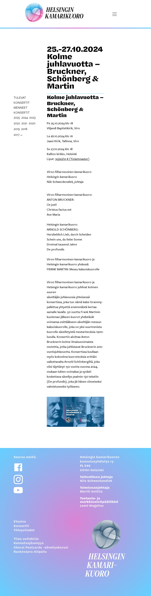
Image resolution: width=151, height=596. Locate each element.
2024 (24, 117)
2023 (32, 117)
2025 (17, 117)
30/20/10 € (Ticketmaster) (72, 159)
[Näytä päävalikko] (115, 14)
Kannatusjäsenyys (29, 543)
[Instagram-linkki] (18, 479)
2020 (32, 123)
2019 (17, 128)
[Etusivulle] (108, 548)
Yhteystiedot (24, 530)
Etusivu (20, 521)
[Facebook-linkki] (18, 467)
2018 (24, 128)
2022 (17, 123)
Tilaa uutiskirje (26, 539)
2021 (24, 123)
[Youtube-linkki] (18, 490)
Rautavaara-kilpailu (30, 552)
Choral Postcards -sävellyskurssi (41, 547)
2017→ (18, 134)
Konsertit (21, 526)
